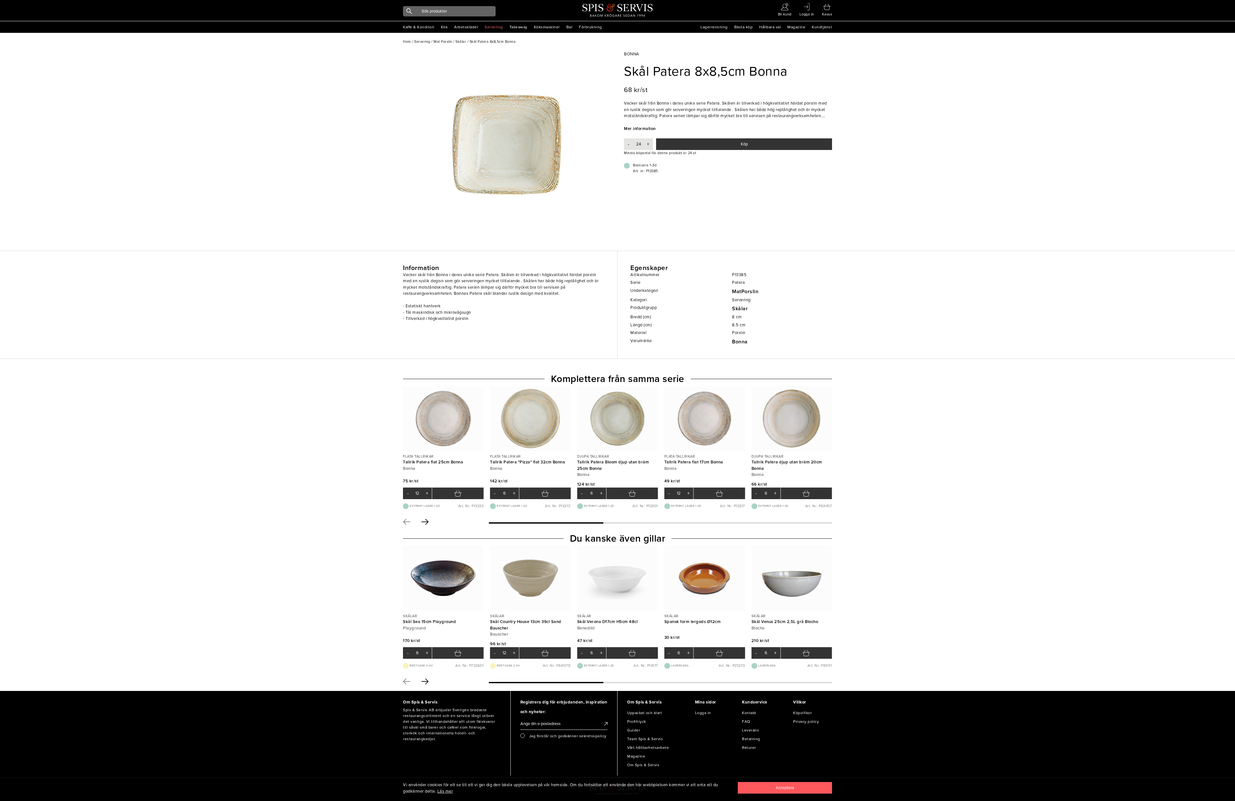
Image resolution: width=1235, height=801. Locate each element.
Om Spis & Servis (643, 765)
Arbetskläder (466, 27)
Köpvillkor (802, 713)
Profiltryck (636, 721)
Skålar (740, 308)
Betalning (751, 739)
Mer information (640, 128)
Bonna (740, 342)
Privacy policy (806, 721)
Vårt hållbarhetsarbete (648, 747)
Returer (749, 747)
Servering (494, 27)
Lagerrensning (714, 27)
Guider (633, 730)
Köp (744, 144)
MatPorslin (745, 291)
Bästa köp (743, 27)
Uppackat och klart (644, 713)
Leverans (750, 730)
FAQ (746, 721)
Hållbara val (770, 27)
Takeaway (518, 27)
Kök (444, 27)
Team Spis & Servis (645, 739)
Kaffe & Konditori (419, 27)
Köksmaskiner (547, 27)
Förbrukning (590, 27)
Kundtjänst (822, 27)
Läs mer (445, 791)
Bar (569, 27)
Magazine (796, 27)
